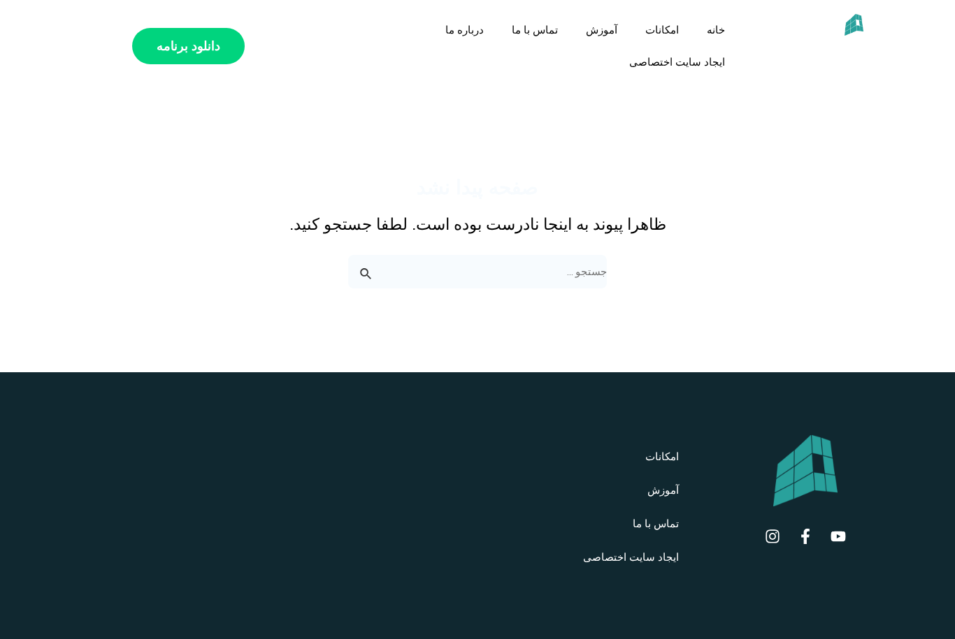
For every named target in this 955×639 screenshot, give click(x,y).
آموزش (601, 30)
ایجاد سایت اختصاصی (677, 62)
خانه (716, 30)
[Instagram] (772, 536)
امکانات (662, 30)
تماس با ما (535, 30)
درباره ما (464, 30)
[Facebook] (805, 536)
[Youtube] (838, 536)
